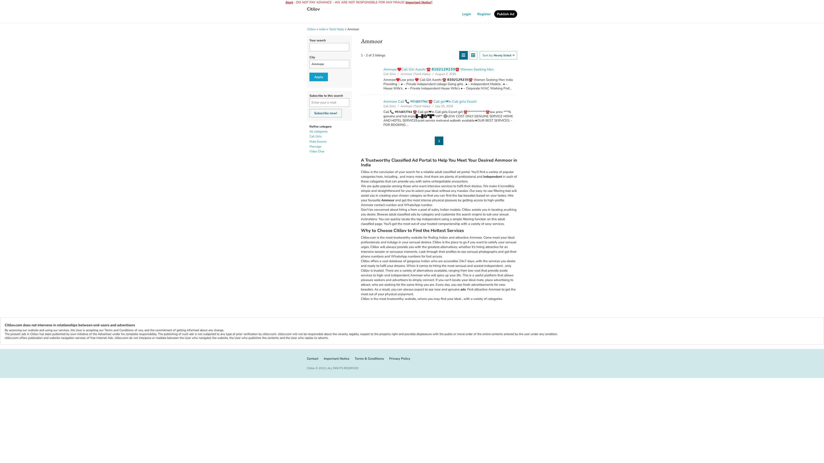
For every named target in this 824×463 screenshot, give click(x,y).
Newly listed (503, 55)
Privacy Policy (399, 358)
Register (484, 14)
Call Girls (315, 136)
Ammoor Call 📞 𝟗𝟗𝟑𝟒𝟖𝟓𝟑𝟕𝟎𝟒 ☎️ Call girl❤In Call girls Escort (430, 101)
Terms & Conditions (369, 358)
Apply (318, 77)
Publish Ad (505, 14)
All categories (318, 131)
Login (466, 14)
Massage (315, 146)
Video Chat (316, 151)
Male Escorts (318, 142)
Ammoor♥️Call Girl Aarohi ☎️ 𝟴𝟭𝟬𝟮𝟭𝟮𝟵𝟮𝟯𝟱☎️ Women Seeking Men (438, 69)
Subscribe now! (325, 113)
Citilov (313, 9)
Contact (312, 358)
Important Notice (336, 358)
